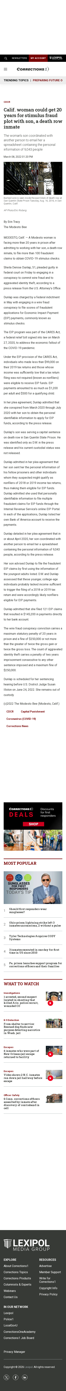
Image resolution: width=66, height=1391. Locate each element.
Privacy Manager (14, 1352)
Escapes (8, 1047)
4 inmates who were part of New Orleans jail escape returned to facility (21, 1054)
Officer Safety (11, 1095)
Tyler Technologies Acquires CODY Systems (32, 938)
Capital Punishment (33, 711)
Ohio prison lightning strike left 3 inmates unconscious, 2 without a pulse (35, 924)
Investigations (12, 993)
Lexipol (29, 1367)
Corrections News (17, 726)
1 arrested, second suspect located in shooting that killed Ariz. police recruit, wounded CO (21, 1001)
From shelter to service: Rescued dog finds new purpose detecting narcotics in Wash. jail (22, 1028)
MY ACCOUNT (38, 58)
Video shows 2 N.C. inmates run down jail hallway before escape (23, 1078)
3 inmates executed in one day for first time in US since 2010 (34, 951)
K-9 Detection (11, 1020)
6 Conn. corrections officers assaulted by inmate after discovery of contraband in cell (22, 1103)
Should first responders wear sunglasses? (28, 911)
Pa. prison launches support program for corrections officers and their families (35, 965)
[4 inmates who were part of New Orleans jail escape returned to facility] (54, 1050)
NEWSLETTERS (19, 58)
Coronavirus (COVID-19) (21, 718)
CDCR (7, 102)
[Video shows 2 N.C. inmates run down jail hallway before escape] (54, 1074)
